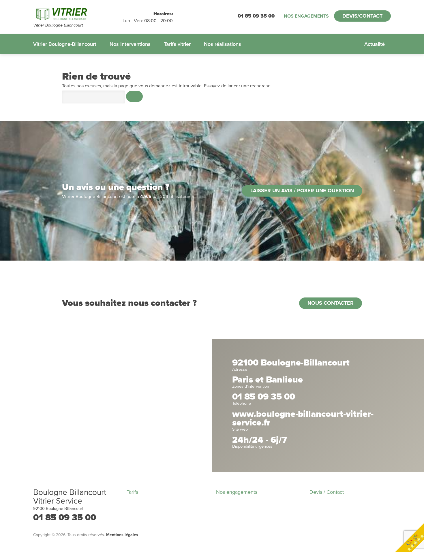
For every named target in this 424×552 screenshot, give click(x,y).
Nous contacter (330, 303)
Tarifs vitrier (177, 44)
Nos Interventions (130, 44)
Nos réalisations (222, 44)
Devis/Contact (362, 16)
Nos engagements (306, 16)
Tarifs (132, 492)
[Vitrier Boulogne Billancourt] (78, 14)
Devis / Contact (326, 492)
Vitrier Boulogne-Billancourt (64, 44)
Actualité (374, 44)
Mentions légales (122, 534)
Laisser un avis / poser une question (302, 190)
